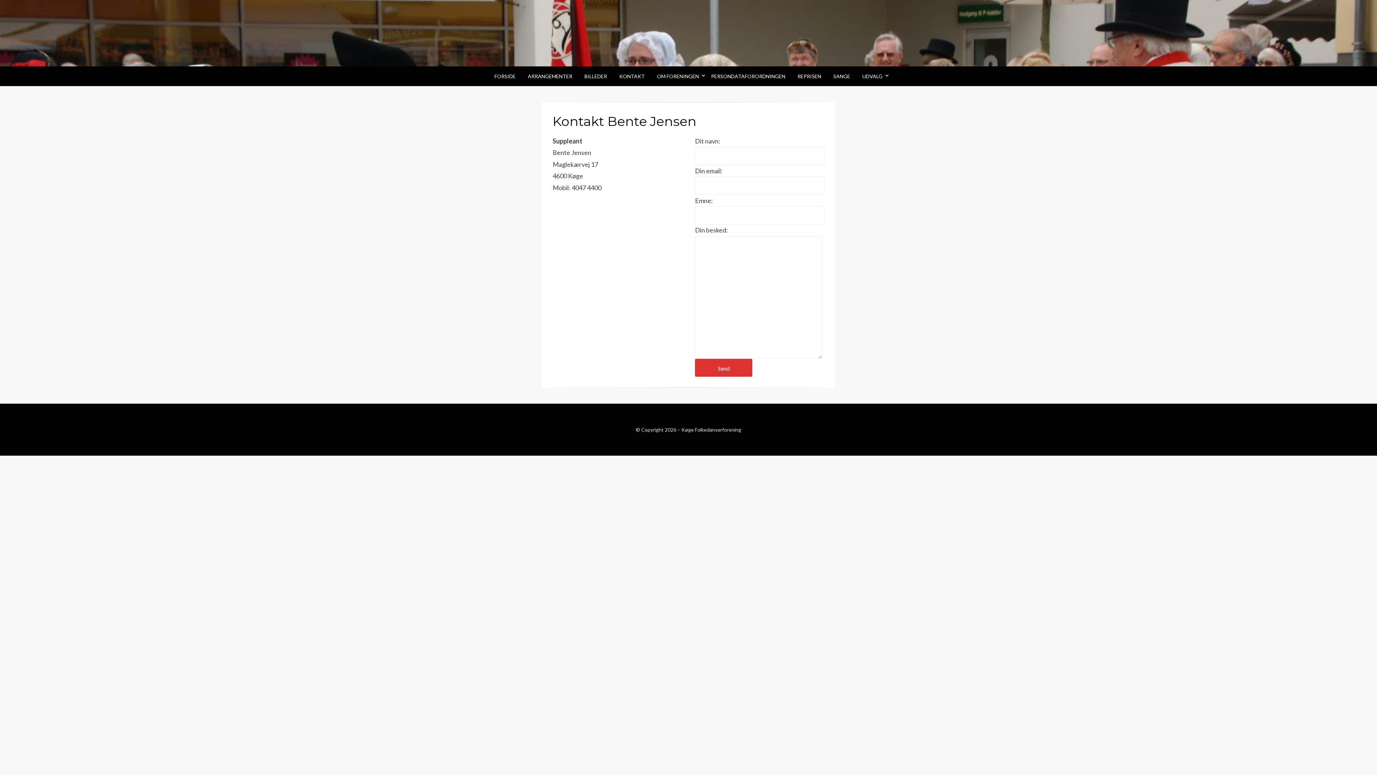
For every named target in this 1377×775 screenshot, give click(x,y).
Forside (505, 76)
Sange (841, 76)
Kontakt (632, 76)
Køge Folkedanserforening (711, 430)
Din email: (709, 171)
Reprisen (809, 76)
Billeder (596, 76)
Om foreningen (678, 76)
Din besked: (711, 230)
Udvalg (872, 76)
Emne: (704, 201)
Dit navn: (707, 141)
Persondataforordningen (748, 76)
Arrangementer (550, 76)
